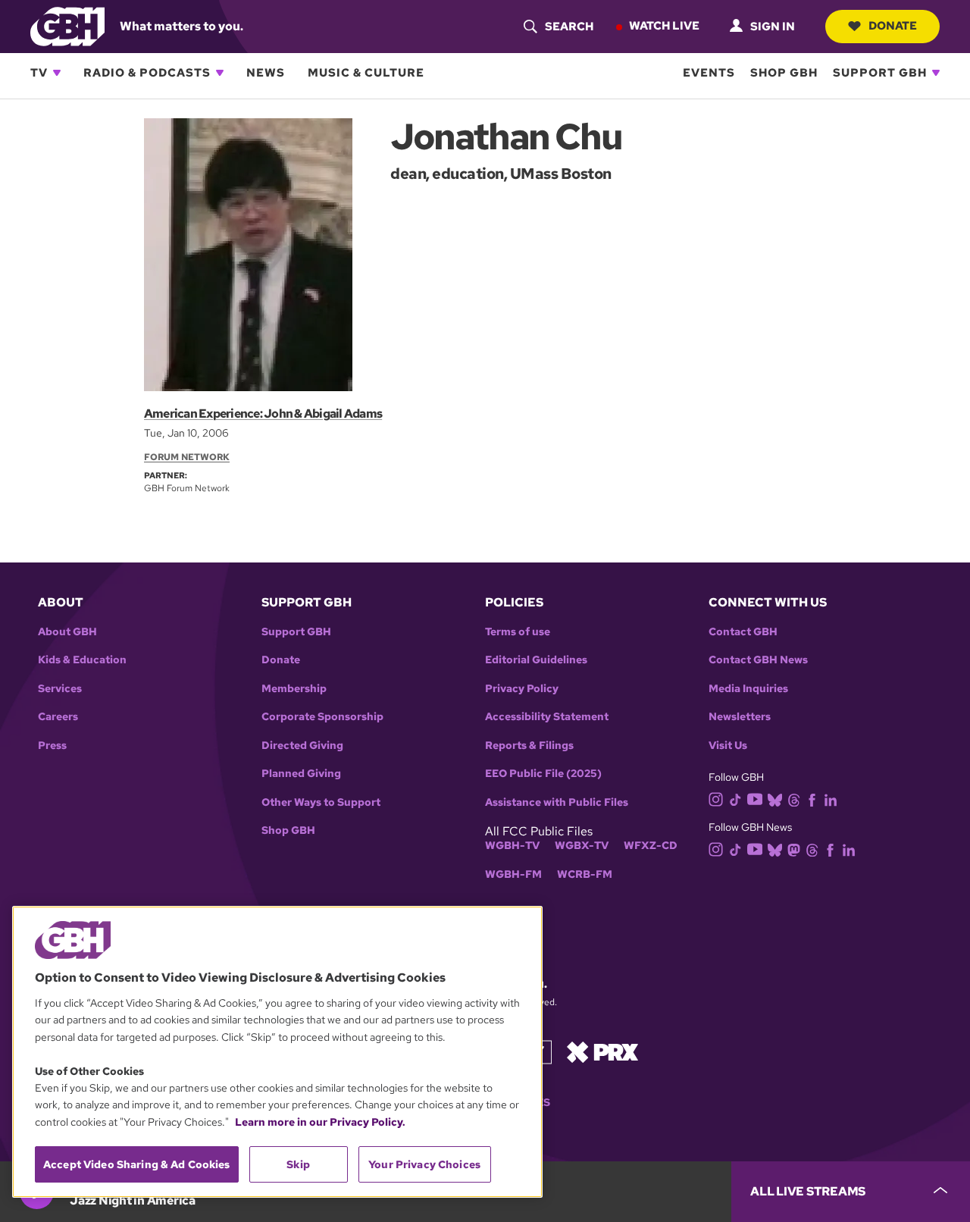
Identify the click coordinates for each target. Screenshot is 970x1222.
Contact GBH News (758, 659)
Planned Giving (301, 773)
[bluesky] (775, 799)
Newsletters (740, 716)
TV (39, 72)
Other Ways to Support (320, 802)
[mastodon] (793, 849)
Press (52, 745)
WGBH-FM (513, 874)
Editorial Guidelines (536, 659)
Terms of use (517, 631)
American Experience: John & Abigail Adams (263, 413)
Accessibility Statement (547, 716)
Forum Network (187, 457)
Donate (892, 25)
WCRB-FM (584, 874)
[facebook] (812, 799)
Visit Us (728, 745)
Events (709, 72)
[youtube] (754, 798)
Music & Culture (366, 72)
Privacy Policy (522, 688)
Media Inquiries (748, 688)
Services (60, 688)
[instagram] (716, 799)
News (265, 72)
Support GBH (880, 72)
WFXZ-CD (650, 845)
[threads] (793, 799)
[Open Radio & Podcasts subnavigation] (220, 73)
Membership (294, 688)
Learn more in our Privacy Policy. (320, 1122)
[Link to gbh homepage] (67, 25)
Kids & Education (82, 659)
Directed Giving (302, 745)
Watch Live (664, 25)
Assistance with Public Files (556, 802)
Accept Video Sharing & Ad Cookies (136, 1164)
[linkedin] (830, 799)
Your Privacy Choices (424, 1164)
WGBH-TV (512, 845)
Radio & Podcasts (147, 72)
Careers (58, 716)
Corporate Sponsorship (322, 716)
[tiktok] (735, 799)
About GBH (67, 631)
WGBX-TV (582, 845)
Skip (298, 1164)
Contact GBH (743, 631)
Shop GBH (784, 72)
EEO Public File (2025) (543, 773)
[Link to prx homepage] (602, 1051)
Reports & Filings (529, 745)
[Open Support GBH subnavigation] (936, 73)
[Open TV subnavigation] (57, 73)
